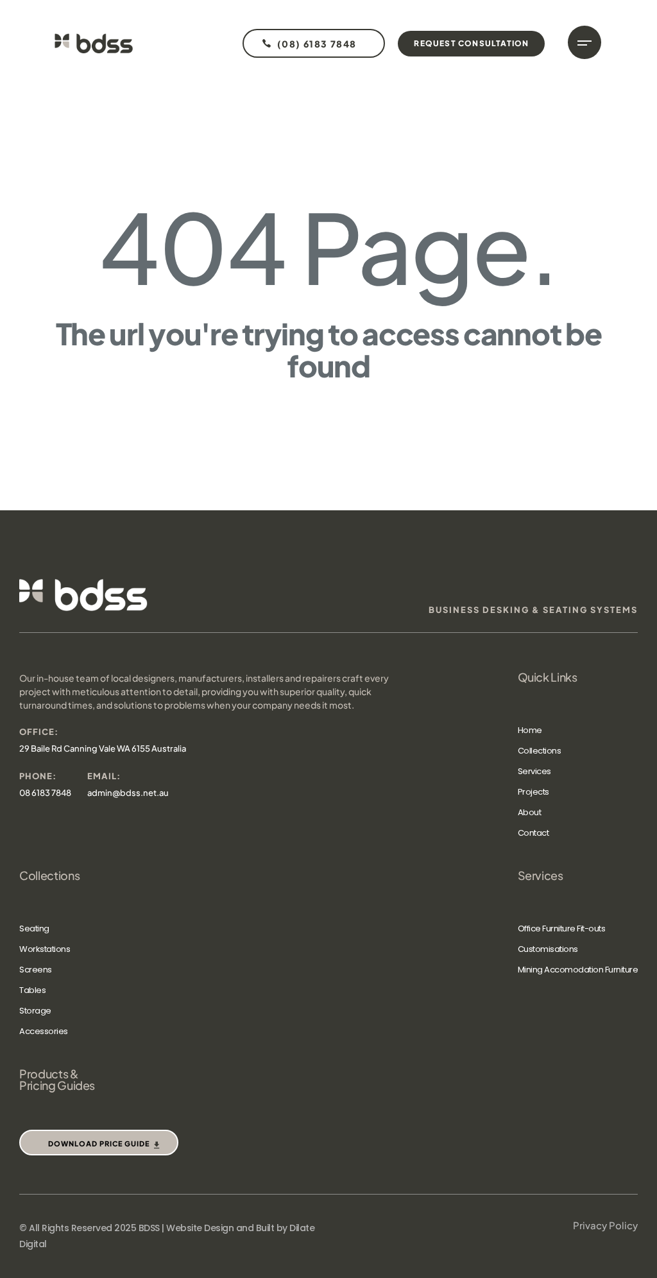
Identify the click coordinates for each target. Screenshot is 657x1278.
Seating (34, 928)
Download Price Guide (98, 1143)
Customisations (548, 949)
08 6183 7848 (45, 793)
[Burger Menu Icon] (584, 42)
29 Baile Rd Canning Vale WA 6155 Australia (102, 748)
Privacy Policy (605, 1225)
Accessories (43, 1031)
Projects (533, 792)
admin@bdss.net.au (128, 793)
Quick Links (547, 677)
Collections (539, 751)
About (530, 812)
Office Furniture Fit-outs (562, 928)
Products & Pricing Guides (57, 1079)
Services (534, 771)
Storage (35, 1011)
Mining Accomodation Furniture (578, 969)
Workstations (44, 949)
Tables (32, 990)
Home (530, 730)
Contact (533, 833)
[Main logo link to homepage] (94, 43)
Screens (35, 969)
